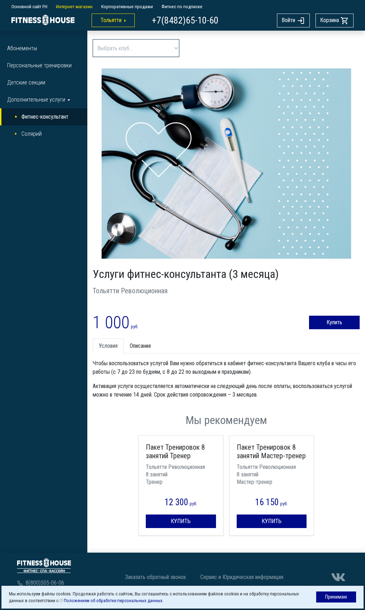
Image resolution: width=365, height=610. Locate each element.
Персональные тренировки (39, 65)
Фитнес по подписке (181, 6)
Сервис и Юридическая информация (241, 577)
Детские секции (26, 82)
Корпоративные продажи (127, 6)
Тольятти (111, 20)
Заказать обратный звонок (155, 577)
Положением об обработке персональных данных (113, 600)
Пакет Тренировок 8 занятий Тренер (175, 451)
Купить (334, 322)
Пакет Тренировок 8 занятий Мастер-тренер (271, 451)
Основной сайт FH (29, 6)
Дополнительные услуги (36, 99)
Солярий (31, 133)
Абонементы (22, 48)
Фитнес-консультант (44, 116)
